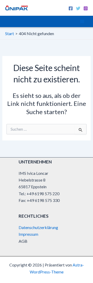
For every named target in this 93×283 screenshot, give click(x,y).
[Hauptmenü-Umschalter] (82, 21)
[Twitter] (78, 8)
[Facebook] (70, 8)
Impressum (28, 234)
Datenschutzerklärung (38, 227)
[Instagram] (85, 8)
